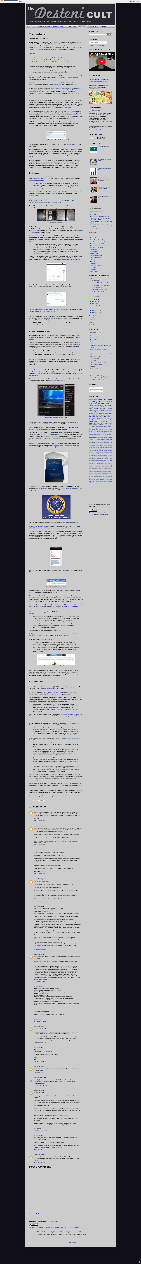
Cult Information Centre (96, 336)
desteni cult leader (104, 428)
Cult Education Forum (58, 84)
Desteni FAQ (45, 320)
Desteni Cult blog (38, 826)
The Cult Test (93, 340)
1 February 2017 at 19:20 (40, 1130)
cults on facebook (105, 466)
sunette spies (99, 403)
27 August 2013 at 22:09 (40, 821)
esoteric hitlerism (108, 437)
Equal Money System (93, 26)
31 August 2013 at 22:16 (40, 874)
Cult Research (94, 334)
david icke (97, 423)
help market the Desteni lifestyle (49, 122)
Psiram (92, 351)
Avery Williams (33, 670)
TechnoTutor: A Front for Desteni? (98, 156)
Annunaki (93, 442)
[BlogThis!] (38, 801)
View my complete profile (95, 130)
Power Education (54, 222)
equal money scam (93, 429)
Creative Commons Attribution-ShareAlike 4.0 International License (99, 514)
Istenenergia (93, 249)
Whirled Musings (65, 522)
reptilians (77, 113)
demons (98, 445)
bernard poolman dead (101, 463)
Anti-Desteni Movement (96, 255)
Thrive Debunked (94, 370)
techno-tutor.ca (53, 723)
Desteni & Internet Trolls (67, 149)
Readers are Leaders (35, 180)
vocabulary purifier (98, 481)
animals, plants (45, 114)
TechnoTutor (82, 26)
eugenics (95, 424)
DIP (96, 457)
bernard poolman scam (101, 465)
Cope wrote (40, 348)
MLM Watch (93, 360)
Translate (101, 45)
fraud (110, 413)
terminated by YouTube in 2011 (58, 208)
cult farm (110, 444)
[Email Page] (33, 800)
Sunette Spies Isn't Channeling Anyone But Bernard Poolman (100, 219)
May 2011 (94, 299)
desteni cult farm (102, 468)
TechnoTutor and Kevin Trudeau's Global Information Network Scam (51, 62)
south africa (92, 416)
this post (76, 346)
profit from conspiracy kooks (67, 488)
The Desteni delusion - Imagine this (101, 285)
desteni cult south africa (106, 445)
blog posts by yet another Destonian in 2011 (46, 379)
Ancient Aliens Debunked (96, 364)
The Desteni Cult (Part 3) (98, 292)
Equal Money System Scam (102, 416)
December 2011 (96, 312)
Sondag (96, 444)
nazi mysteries (106, 476)
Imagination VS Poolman (98, 287)
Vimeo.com (73, 427)
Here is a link (38, 239)
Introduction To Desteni (98, 294)
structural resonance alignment (103, 479)
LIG (111, 416)
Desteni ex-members (105, 442)
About (34, 26)
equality (91, 413)
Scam (98, 412)
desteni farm (104, 423)
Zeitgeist (104, 434)
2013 (91, 317)
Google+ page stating (63, 570)
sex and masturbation (107, 477)
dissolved (68, 44)
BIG (107, 421)
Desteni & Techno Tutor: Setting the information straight (66, 88)
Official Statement (72, 144)
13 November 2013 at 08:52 (41, 981)
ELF (111, 442)
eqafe (105, 405)
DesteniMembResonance (96, 265)
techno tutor (99, 405)
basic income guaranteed (97, 426)
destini (110, 428)
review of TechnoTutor (74, 76)
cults (98, 428)
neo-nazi (105, 453)
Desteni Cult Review (95, 257)
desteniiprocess (104, 469)
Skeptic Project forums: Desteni (98, 240)
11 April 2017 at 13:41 (39, 1162)
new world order (107, 420)
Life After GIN (56, 630)
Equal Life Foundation (71, 26)
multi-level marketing (106, 408)
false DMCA (109, 429)
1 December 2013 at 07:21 (40, 1042)
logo (98, 439)
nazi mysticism (102, 439)
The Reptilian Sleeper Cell (97, 243)
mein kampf (91, 476)
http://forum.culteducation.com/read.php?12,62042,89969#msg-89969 (45, 198)
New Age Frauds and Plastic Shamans (100, 378)
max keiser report (108, 474)
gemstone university (93, 431)
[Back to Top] (139, 1262)
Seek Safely (93, 344)
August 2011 (95, 306)
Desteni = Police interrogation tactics (101, 283)
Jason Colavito (94, 368)
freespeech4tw (94, 251)
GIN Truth (75, 522)
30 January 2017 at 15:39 (40, 1085)
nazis (101, 453)
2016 (91, 324)
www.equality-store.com (59, 596)
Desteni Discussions (58, 26)
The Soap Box (94, 372)
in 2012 (56, 445)
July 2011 (94, 303)
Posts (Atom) (39, 1214)
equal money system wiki (99, 450)
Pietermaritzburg (99, 460)
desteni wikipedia (103, 413)
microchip (97, 453)
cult (107, 410)
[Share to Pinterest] (44, 801)
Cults (91, 341)
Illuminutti (92, 366)
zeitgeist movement (102, 455)
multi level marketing (98, 476)
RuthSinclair (93, 263)
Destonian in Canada (39, 687)
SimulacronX (93, 267)
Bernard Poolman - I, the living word (70, 738)
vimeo (90, 434)
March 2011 (95, 281)
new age (98, 420)
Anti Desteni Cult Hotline (96, 247)
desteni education (96, 469)
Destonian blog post (48, 665)
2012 (91, 315)
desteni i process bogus (102, 447)
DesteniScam (93, 259)
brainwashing (94, 428)
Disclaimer (103, 26)
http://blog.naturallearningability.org (39, 363)
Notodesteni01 (94, 253)
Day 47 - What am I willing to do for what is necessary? (58, 692)
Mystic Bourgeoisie (95, 356)
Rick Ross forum (105, 461)
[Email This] (37, 801)
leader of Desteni (100, 474)
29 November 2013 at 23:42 (41, 1021)
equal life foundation (97, 399)
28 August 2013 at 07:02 (40, 845)
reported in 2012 (42, 424)
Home (28, 26)
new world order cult (96, 477)
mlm (111, 415)
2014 (91, 320)
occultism (100, 424)
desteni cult (98, 421)
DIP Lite (97, 442)
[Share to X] (40, 801)
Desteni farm (67, 107)
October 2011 (95, 308)
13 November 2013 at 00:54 (41, 949)
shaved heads (92, 479)
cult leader (105, 436)
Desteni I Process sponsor (48, 688)
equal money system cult (100, 406)
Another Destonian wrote (36, 370)
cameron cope (101, 418)
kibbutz (94, 474)
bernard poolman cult (102, 415)
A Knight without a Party (96, 245)
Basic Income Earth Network (97, 379)
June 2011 (95, 301)
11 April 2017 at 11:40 (39, 1149)
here (43, 286)
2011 (91, 279)
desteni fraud (92, 447)
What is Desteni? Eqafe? (44, 26)
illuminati (101, 431)
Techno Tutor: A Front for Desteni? (50, 155)
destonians (102, 410)
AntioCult (92, 261)
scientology (109, 439)
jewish (93, 453)
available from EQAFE (68, 259)
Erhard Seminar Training (55, 434)
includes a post (47, 672)
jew (92, 474)
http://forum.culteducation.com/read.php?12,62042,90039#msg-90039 (45, 202)
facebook (101, 452)
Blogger (74, 1242)
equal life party (101, 449)
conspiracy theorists (102, 444)
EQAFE (48, 111)
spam (110, 432)
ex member (96, 452)
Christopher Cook (38, 1077)
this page (60, 258)
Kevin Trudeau (42, 488)
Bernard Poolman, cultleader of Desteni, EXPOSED (103, 179)
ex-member (97, 473)
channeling (92, 421)
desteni (105, 407)
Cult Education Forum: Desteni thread (100, 236)
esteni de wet (102, 429)
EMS (101, 434)
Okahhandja (100, 458)
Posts (92, 387)
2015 (91, 322)
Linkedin (31, 95)
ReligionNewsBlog (95, 358)
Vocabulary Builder (48, 422)
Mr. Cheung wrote (49, 639)
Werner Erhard (41, 434)
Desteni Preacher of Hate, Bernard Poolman (104, 197)
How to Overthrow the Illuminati (98, 362)
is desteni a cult (92, 439)
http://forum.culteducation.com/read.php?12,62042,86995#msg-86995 (59, 200)
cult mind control (96, 466)
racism (94, 455)
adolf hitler (92, 418)
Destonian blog (48, 417)
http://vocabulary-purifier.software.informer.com (48, 309)
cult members (92, 445)
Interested (36, 810)
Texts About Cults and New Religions (99, 349)
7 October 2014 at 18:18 (40, 1061)
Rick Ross (91, 444)
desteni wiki (96, 437)
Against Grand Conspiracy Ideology (99, 376)
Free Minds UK (94, 338)
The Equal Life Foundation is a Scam (99, 216)
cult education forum (97, 436)
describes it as (73, 68)
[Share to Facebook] (42, 801)
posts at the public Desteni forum (40, 526)
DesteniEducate (49, 335)
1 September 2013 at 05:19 (41, 901)
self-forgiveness (61, 380)
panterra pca (96, 432)
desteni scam (95, 449)
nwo (92, 455)
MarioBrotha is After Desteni (97, 242)
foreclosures (103, 473)
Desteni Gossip (94, 271)
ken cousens (106, 431)
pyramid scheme (93, 410)
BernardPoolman (96, 434)
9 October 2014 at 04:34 (40, 1072)
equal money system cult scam (103, 471)
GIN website (63, 586)
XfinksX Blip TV (94, 269)
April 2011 (94, 297)
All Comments (94, 390)
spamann (105, 440)
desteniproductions (107, 412)
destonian (101, 437)
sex (97, 455)
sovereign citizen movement (96, 440)
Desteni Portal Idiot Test (96, 228)
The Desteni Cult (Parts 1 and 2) (100, 289)
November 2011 (96, 310)
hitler (104, 421)
